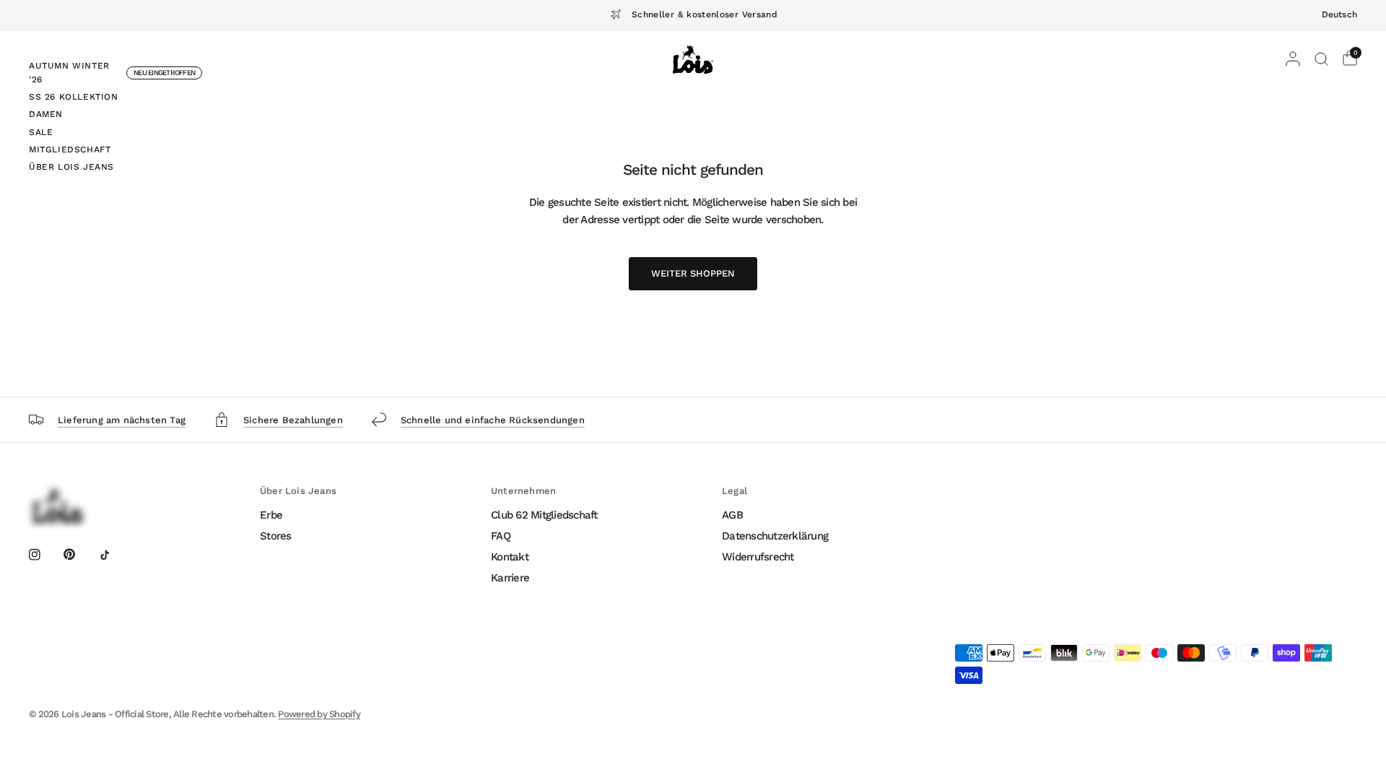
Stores (276, 535)
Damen (46, 114)
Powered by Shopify (319, 713)
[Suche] (1321, 59)
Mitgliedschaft (69, 149)
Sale (41, 132)
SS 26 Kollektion (73, 97)
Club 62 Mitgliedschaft (544, 514)
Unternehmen (523, 490)
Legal (734, 490)
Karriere (510, 577)
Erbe (271, 514)
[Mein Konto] (1292, 59)
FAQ (500, 535)
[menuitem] (115, 74)
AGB (732, 514)
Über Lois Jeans (71, 167)
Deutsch (1339, 14)
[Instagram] (45, 555)
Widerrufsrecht (758, 556)
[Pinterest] (79, 554)
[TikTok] (115, 555)
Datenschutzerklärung (775, 535)
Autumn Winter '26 (69, 72)
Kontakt (509, 556)
